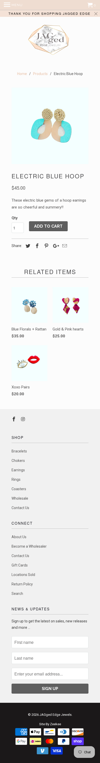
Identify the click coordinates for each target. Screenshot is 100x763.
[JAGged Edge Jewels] (50, 40)
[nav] (13, 5)
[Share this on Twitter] (27, 246)
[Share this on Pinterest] (46, 246)
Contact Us (20, 508)
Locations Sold (23, 575)
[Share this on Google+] (55, 246)
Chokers (18, 461)
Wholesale (20, 498)
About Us (19, 537)
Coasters (19, 489)
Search (17, 594)
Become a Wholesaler (29, 546)
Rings (16, 479)
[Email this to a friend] (64, 246)
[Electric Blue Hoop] (50, 126)
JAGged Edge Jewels (55, 715)
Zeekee (55, 724)
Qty (15, 218)
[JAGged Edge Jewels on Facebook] (14, 419)
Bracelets (19, 451)
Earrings (18, 470)
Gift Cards (20, 565)
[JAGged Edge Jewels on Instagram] (23, 419)
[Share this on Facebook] (36, 246)
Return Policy (22, 584)
